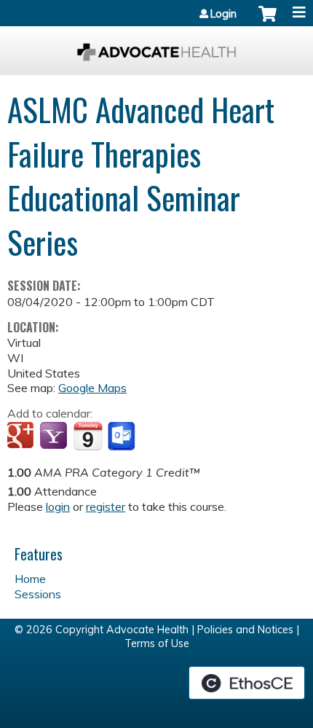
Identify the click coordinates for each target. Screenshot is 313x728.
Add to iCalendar (88, 435)
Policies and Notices (245, 629)
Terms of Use (156, 643)
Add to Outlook (123, 436)
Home (30, 578)
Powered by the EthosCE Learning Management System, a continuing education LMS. (247, 682)
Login (223, 14)
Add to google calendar (22, 436)
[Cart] (267, 21)
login (58, 506)
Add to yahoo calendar (55, 436)
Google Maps (92, 387)
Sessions (38, 594)
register (105, 506)
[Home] (156, 47)
